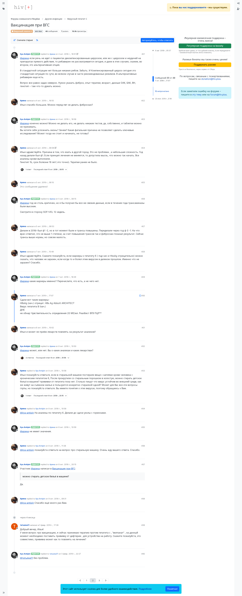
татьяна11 (24, 525)
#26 (143, 199)
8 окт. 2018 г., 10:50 (67, 346)
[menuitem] (238, 3)
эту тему (197, 94)
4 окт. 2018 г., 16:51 (67, 54)
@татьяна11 (26, 558)
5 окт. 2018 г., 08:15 (67, 199)
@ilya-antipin (27, 412)
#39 (143, 525)
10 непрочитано (162, 91)
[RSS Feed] (37, 40)
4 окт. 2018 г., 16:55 (45, 100)
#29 (143, 277)
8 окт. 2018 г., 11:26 (57, 446)
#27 (143, 226)
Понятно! (172, 588)
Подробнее (145, 588)
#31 (143, 327)
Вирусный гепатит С (23, 31)
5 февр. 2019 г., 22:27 (71, 554)
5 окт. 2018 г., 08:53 (45, 226)
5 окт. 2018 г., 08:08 (45, 148)
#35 (143, 427)
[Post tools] (142, 92)
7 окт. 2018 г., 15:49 (45, 252)
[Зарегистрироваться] (238, 9)
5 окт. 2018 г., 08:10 (45, 182)
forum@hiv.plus (218, 94)
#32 (143, 346)
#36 (143, 446)
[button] (3, 592)
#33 (143, 371)
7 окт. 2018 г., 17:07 (44, 295)
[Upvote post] (127, 92)
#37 (143, 464)
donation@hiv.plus (211, 78)
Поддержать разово (205, 64)
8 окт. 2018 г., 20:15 (67, 464)
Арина (52, 54)
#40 (143, 554)
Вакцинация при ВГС (63, 468)
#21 (143, 54)
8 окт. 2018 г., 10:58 (57, 408)
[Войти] (238, 3)
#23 (143, 119)
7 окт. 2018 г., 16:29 (67, 277)
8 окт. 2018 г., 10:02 (45, 327)
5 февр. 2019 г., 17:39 (48, 525)
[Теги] (3, 9)
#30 (143, 295)
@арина (24, 58)
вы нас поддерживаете (192, 7)
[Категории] (3, 3)
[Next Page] (106, 580)
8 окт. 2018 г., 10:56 (57, 371)
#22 (143, 100)
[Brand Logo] (23, 7)
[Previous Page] (80, 580)
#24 (143, 148)
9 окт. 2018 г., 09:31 (57, 499)
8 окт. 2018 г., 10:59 (67, 427)
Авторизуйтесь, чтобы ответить (157, 40)
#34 (143, 408)
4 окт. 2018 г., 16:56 (67, 119)
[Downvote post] (137, 92)
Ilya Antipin (25, 54)
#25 (143, 182)
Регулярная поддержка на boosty (205, 45)
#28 (143, 252)
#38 (143, 499)
